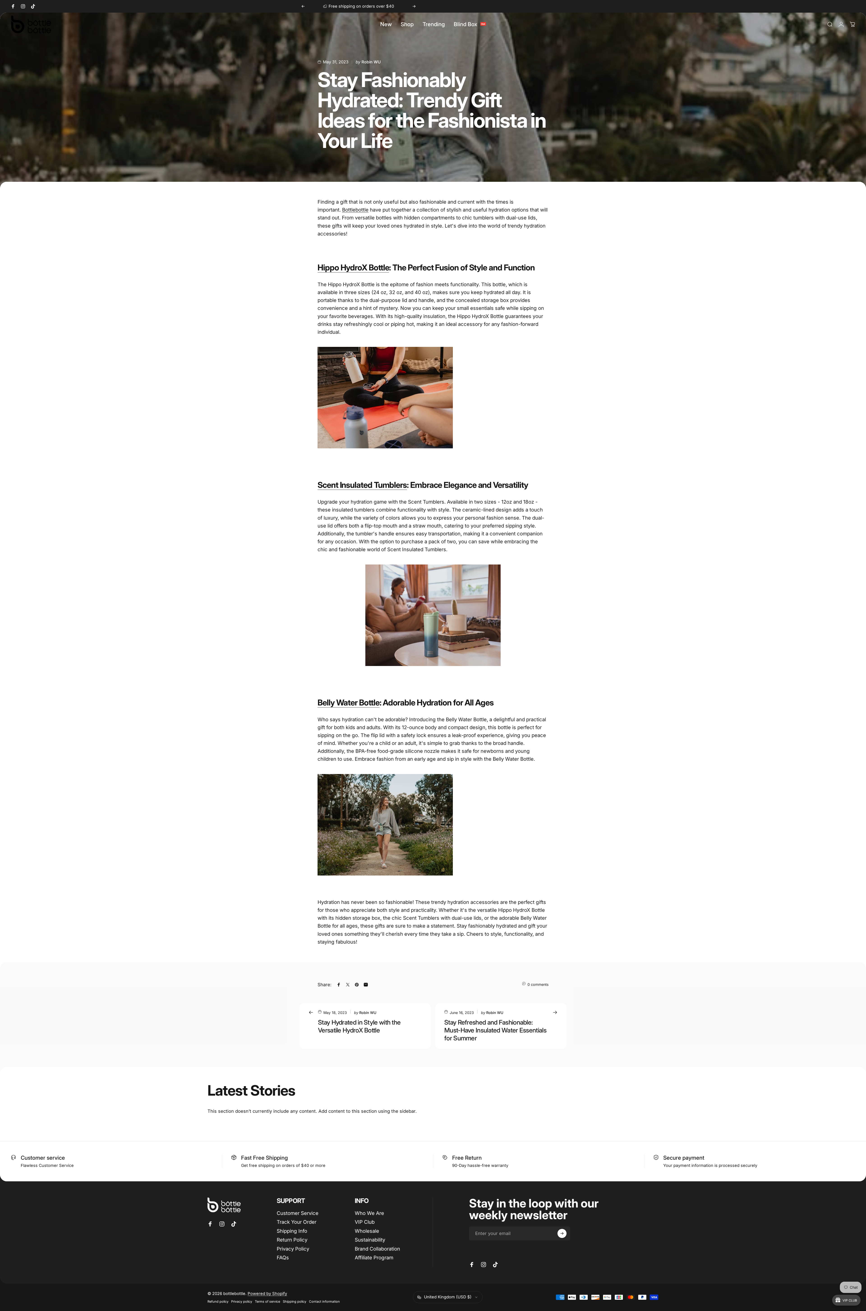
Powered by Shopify (267, 1293)
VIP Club (365, 1222)
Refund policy (217, 1301)
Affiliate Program (374, 1257)
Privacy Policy (293, 1249)
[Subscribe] (562, 1233)
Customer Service (297, 1213)
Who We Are (369, 1213)
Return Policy (292, 1240)
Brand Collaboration (377, 1249)
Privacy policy (241, 1301)
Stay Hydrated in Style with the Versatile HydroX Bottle (359, 1026)
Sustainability (370, 1240)
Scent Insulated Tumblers (362, 485)
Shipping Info (292, 1231)
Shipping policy (294, 1301)
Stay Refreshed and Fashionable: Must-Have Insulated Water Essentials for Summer (495, 1030)
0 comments (537, 984)
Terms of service (267, 1301)
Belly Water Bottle (349, 702)
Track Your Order (296, 1222)
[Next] (414, 6)
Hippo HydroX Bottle (353, 267)
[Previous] (303, 6)
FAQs (283, 1257)
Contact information (324, 1301)
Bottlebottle (355, 210)
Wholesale (367, 1231)
